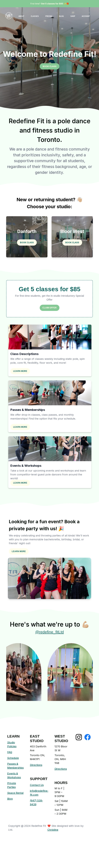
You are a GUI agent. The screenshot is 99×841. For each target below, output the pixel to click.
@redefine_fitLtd (49, 632)
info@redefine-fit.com (39, 792)
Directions (36, 765)
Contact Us (37, 785)
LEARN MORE (20, 371)
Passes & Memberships (15, 765)
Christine (52, 829)
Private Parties (11, 785)
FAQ (9, 752)
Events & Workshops (14, 775)
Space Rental (15, 792)
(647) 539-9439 (36, 802)
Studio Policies (11, 744)
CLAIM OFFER (49, 308)
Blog (10, 798)
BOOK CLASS (49, 66)
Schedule (13, 758)
